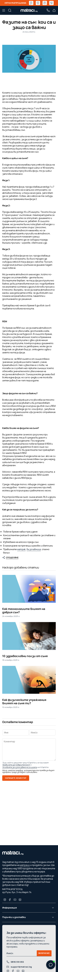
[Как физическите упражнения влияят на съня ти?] (29, 680)
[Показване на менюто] (3, 10)
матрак (21, 549)
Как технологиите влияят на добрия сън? (23, 610)
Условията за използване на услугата (19, 767)
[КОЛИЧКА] (54, 10)
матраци (25, 865)
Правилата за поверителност (16, 764)
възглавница (34, 549)
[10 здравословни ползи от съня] (29, 636)
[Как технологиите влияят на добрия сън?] (29, 589)
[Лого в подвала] (12, 853)
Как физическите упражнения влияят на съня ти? (24, 701)
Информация (9, 907)
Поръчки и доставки (14, 917)
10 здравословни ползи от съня (25, 656)
